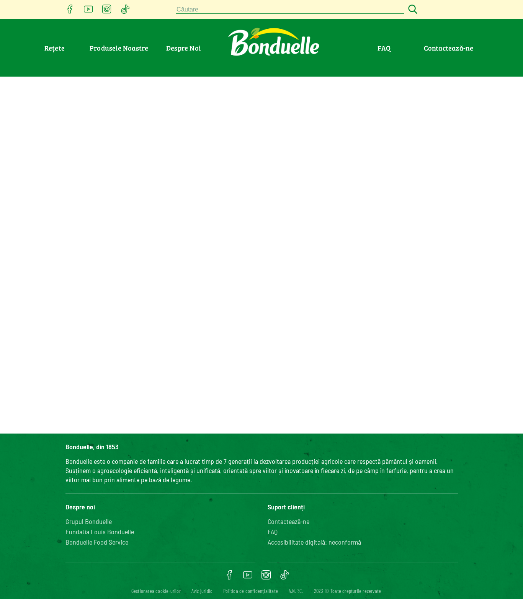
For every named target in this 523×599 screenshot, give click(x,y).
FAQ (384, 47)
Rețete (54, 47)
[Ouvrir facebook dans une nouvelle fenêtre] (70, 11)
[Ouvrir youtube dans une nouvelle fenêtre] (88, 11)
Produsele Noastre (119, 47)
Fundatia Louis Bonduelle (99, 531)
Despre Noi (183, 47)
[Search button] (411, 10)
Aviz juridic (201, 591)
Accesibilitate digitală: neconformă (314, 542)
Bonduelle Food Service (96, 542)
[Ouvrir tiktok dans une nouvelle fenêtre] (125, 11)
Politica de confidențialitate (250, 591)
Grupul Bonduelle (88, 521)
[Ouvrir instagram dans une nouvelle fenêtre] (106, 11)
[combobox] (290, 10)
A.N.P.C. (296, 591)
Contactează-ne (449, 47)
